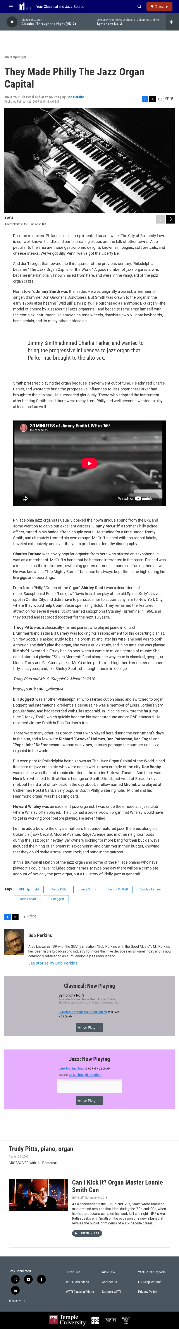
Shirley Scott (27, 899)
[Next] (170, 219)
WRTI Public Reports (152, 1272)
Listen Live (73, 1272)
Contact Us (109, 1282)
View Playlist (89, 1027)
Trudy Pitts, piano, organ (41, 1149)
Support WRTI (111, 1291)
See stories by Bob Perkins (52, 963)
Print (169, 98)
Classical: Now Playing (89, 986)
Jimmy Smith (87, 889)
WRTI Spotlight (15, 57)
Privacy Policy (147, 1291)
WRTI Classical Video (80, 1291)
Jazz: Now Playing (89, 1059)
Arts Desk (108, 1272)
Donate (161, 6)
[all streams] (172, 22)
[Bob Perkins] (14, 942)
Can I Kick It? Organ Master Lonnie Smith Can (117, 1186)
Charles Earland (150, 889)
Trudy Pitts (59, 889)
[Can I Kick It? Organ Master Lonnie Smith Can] (38, 1195)
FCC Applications (149, 1282)
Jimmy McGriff (118, 889)
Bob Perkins (75, 97)
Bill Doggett (56, 899)
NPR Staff (78, 1197)
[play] (12, 21)
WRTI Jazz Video (77, 1282)
